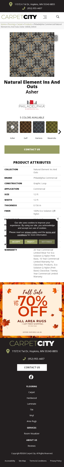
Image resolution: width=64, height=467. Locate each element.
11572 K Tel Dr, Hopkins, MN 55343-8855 (35, 4)
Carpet (19, 24)
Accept (16, 241)
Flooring (11, 24)
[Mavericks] (51, 127)
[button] (32, 367)
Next (59, 127)
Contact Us (32, 149)
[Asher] (12, 127)
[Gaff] (25, 127)
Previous (4, 127)
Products (28, 24)
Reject (31, 241)
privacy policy (31, 232)
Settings (47, 241)
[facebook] (31, 377)
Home (3, 24)
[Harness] (38, 127)
